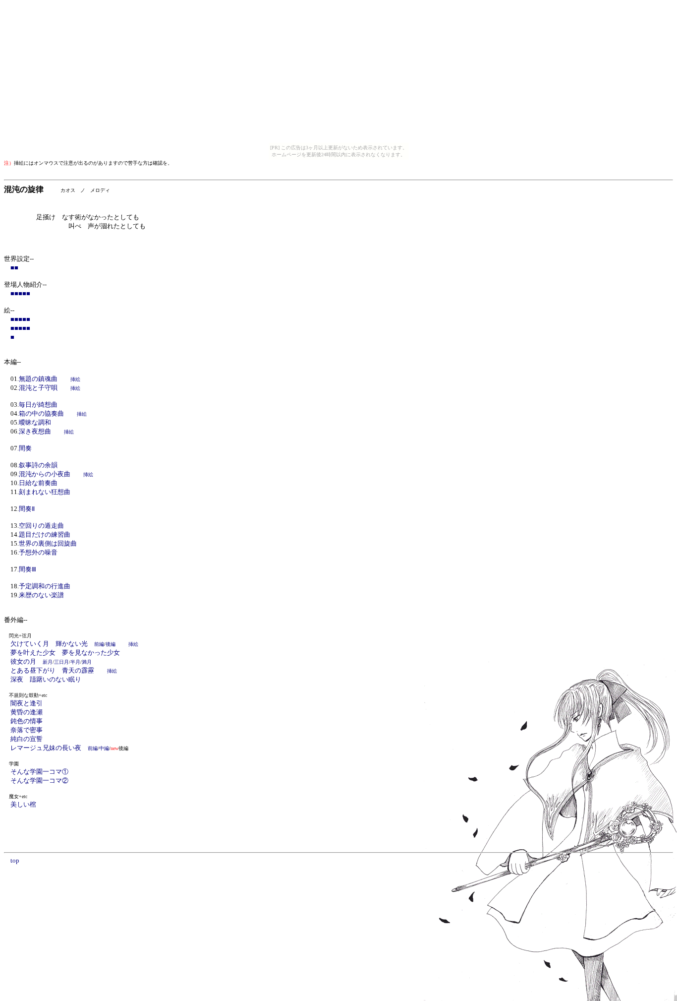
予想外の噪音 (38, 552)
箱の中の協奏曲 (41, 413)
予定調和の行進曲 (44, 586)
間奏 (25, 448)
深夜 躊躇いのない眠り (45, 679)
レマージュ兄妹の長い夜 (54, 747)
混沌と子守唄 (38, 387)
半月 (75, 662)
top (14, 860)
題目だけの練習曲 (44, 534)
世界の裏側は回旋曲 (48, 543)
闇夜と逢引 (26, 703)
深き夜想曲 (35, 431)
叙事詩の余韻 (38, 465)
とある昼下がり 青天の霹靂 (52, 670)
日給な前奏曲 (38, 483)
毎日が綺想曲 (38, 404)
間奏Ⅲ (27, 569)
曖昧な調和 (35, 422)
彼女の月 (31, 661)
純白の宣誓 (26, 739)
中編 (104, 748)
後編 (110, 644)
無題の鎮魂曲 (38, 378)
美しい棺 (23, 804)
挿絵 (75, 379)
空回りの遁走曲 (41, 525)
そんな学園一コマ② (39, 780)
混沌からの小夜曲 (44, 474)
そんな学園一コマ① (39, 771)
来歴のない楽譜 (41, 595)
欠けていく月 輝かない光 (57, 643)
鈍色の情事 (26, 721)
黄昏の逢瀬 (26, 712)
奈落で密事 (26, 730)
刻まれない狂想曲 (44, 492)
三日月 (61, 662)
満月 (87, 662)
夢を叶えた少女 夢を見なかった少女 (65, 652)
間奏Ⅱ (27, 508)
